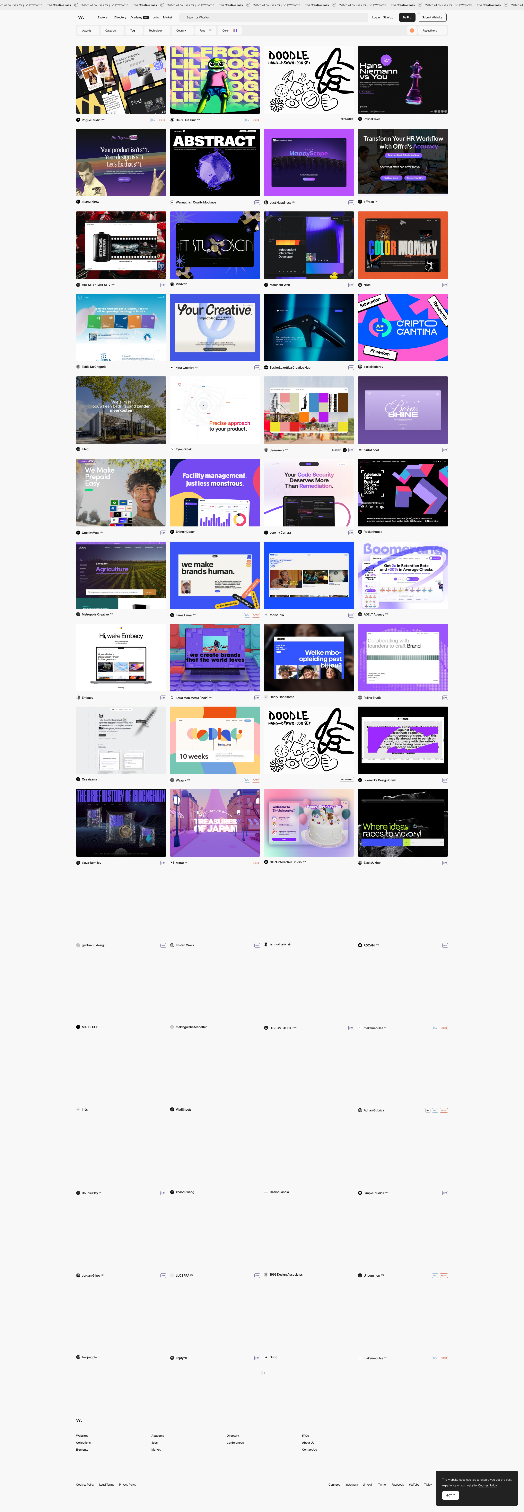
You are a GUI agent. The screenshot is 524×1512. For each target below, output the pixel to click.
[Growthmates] (121, 905)
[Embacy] (121, 657)
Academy (139, 17)
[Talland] (309, 657)
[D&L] (215, 575)
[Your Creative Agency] (215, 327)
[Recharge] (121, 492)
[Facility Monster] (215, 492)
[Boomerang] (403, 575)
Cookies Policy (487, 1485)
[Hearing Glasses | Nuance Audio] (309, 327)
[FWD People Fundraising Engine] (121, 1318)
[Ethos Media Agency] (121, 245)
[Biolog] (121, 575)
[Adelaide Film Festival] (403, 492)
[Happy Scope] (309, 162)
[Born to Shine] (403, 410)
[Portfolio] (309, 905)
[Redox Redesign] (215, 1153)
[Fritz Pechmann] (309, 1318)
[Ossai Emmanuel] (121, 740)
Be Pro (407, 17)
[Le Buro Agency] (121, 1070)
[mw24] (309, 245)
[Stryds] (121, 1153)
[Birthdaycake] (309, 822)
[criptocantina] (403, 327)
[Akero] (215, 988)
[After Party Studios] (309, 575)
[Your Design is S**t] (121, 162)
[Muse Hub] (309, 1070)
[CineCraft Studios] (215, 245)
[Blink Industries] (215, 905)
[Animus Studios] (121, 80)
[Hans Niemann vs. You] (403, 80)
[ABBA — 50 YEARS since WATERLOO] (309, 988)
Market (167, 17)
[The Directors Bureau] (403, 1400)
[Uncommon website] (403, 1235)
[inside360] (121, 988)
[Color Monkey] (403, 245)
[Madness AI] (215, 1400)
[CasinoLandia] (309, 1153)
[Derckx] (121, 410)
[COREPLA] (121, 327)
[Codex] (121, 1235)
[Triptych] (215, 1318)
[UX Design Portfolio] (215, 410)
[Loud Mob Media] (215, 657)
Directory (120, 17)
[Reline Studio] (403, 657)
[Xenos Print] (403, 740)
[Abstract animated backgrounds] (215, 162)
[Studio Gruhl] (403, 905)
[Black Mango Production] (215, 1235)
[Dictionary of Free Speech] (403, 1070)
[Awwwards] (81, 17)
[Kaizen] (403, 1318)
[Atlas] (403, 1153)
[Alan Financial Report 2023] (121, 1400)
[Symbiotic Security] (309, 492)
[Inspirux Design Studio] (403, 822)
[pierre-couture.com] (309, 410)
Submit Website (432, 17)
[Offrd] (403, 162)
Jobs (156, 17)
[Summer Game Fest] (309, 1400)
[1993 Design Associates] (309, 1235)
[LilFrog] (215, 80)
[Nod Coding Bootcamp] (215, 740)
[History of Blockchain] (121, 822)
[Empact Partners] (215, 1070)
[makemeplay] (403, 988)
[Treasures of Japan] (215, 822)
